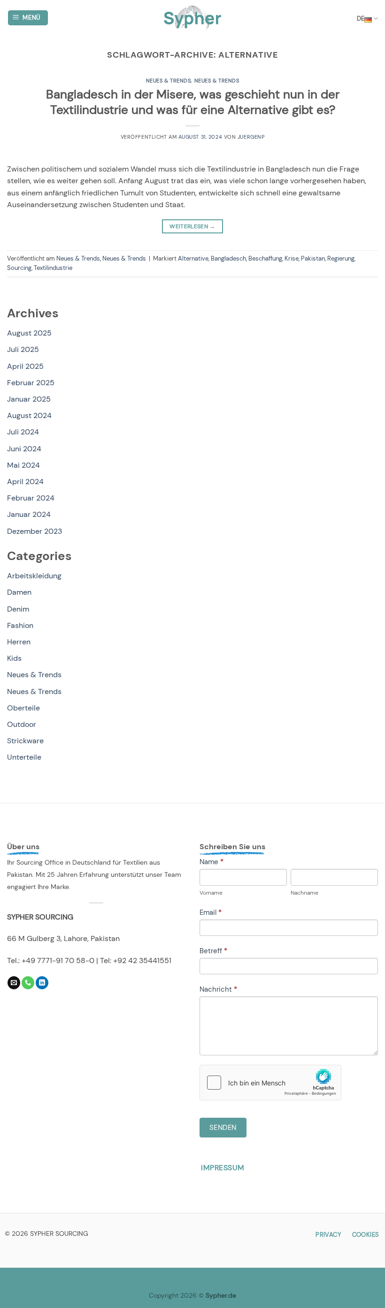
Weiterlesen (192, 226)
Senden (223, 1127)
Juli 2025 (23, 349)
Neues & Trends (168, 80)
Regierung (340, 258)
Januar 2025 (29, 399)
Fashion (20, 625)
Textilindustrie (53, 268)
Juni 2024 (24, 449)
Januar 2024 (29, 514)
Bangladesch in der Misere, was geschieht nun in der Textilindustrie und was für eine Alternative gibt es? (192, 102)
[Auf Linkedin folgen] (42, 982)
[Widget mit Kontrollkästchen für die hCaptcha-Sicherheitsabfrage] (270, 1082)
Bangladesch (228, 258)
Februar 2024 (30, 498)
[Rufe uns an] (28, 982)
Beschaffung (265, 258)
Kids (14, 658)
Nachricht (218, 989)
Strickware (25, 741)
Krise (292, 258)
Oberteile (23, 708)
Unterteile (24, 757)
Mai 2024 (23, 465)
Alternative (193, 258)
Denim (18, 609)
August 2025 (29, 333)
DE (360, 18)
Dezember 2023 (34, 531)
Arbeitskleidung (34, 576)
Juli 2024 (23, 432)
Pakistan (313, 258)
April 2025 (25, 366)
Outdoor (21, 724)
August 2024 (29, 415)
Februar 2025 (30, 383)
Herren (19, 642)
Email (211, 912)
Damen (19, 592)
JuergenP (251, 137)
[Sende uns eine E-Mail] (14, 982)
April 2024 (25, 481)
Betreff (213, 951)
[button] (28, 18)
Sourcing (19, 268)
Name (211, 862)
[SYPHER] (193, 18)
